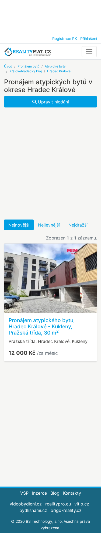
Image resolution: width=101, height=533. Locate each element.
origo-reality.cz (66, 510)
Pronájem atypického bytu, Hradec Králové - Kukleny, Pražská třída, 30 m (42, 326)
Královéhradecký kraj (25, 71)
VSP (24, 493)
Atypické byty (55, 66)
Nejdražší (78, 225)
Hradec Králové (59, 71)
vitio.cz (81, 504)
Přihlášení (88, 38)
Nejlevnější (49, 225)
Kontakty (72, 493)
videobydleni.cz (26, 504)
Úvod (8, 66)
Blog (55, 493)
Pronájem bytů (28, 66)
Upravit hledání (53, 101)
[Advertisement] (50, 16)
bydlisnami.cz (33, 510)
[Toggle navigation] (89, 51)
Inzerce (39, 493)
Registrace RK (64, 38)
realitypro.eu (58, 504)
